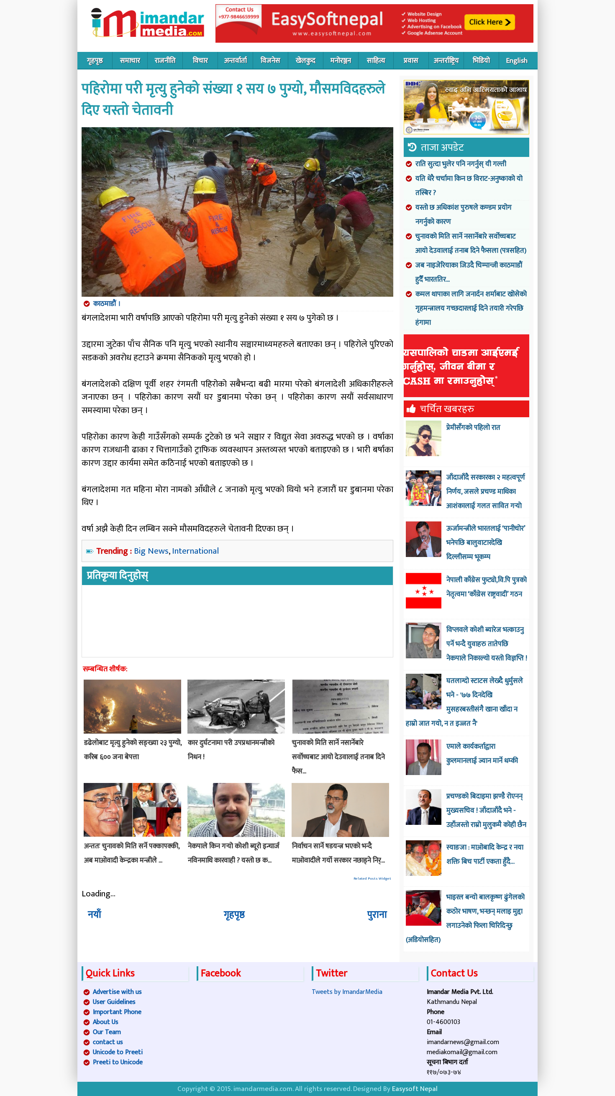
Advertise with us (117, 992)
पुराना (377, 915)
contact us (108, 1042)
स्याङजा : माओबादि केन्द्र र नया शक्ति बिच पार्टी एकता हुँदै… (484, 855)
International (195, 551)
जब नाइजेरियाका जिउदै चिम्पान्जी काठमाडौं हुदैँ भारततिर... (469, 272)
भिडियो (481, 61)
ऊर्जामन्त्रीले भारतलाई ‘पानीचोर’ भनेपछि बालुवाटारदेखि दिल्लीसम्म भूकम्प (485, 543)
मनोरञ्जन (341, 61)
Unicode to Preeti (118, 1052)
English (517, 61)
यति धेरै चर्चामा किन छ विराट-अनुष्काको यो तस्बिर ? (469, 186)
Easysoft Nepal (415, 1089)
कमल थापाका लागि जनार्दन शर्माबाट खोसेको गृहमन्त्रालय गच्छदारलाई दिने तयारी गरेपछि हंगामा (471, 308)
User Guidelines (114, 1002)
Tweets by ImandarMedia (347, 992)
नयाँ (94, 915)
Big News (151, 551)
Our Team (107, 1032)
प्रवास (411, 61)
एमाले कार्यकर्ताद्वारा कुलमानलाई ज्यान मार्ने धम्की (482, 754)
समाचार (130, 61)
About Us (105, 1022)
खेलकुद (305, 61)
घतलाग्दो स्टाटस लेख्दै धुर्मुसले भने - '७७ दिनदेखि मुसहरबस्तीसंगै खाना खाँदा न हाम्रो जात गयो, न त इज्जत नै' (464, 702)
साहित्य (376, 61)
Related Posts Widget (372, 878)
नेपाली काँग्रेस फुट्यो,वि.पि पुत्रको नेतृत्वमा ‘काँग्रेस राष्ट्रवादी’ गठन (486, 587)
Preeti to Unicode (118, 1062)
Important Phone (117, 1012)
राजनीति (165, 61)
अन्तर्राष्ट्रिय (446, 61)
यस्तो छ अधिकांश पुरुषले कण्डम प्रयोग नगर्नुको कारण (463, 215)
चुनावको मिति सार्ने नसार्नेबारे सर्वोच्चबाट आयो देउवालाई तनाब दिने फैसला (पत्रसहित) (470, 244)
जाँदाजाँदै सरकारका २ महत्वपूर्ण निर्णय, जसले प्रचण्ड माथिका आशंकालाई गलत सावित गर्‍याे (485, 492)
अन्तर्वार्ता (235, 61)
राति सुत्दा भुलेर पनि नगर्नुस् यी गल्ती (460, 164)
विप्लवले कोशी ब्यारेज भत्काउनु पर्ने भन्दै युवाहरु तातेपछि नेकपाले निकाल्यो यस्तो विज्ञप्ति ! (486, 644)
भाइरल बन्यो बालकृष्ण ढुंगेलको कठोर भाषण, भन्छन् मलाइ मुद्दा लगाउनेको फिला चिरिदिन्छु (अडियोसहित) (465, 918)
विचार (200, 61)
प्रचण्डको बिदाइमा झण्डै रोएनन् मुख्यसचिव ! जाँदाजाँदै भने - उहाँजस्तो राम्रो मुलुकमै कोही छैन (486, 811)
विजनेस (270, 61)
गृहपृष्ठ (95, 61)
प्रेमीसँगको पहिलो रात (473, 428)
